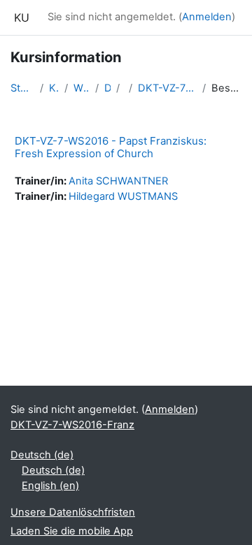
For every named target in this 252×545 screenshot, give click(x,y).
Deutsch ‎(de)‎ (42, 455)
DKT (107, 88)
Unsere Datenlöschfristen (72, 512)
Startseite (22, 88)
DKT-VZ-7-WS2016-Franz (167, 88)
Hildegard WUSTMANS (123, 196)
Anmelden (207, 16)
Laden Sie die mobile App (71, 531)
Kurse (54, 88)
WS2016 (82, 88)
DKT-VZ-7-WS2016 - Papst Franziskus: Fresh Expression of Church (110, 147)
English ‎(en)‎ (50, 485)
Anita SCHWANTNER (118, 181)
